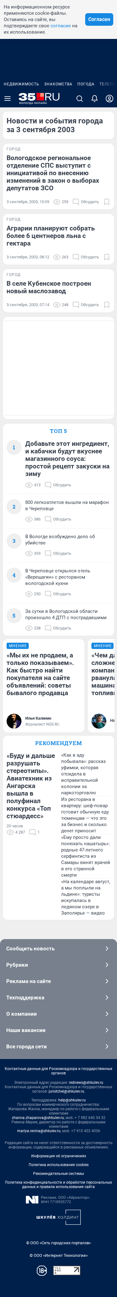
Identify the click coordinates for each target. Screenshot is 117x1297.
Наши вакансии (26, 1030)
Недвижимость (21, 84)
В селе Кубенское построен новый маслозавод (49, 287)
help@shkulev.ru (72, 1100)
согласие (61, 26)
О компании (21, 1014)
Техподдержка (25, 997)
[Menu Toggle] (7, 98)
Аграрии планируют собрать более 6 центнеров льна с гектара (51, 235)
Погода (86, 84)
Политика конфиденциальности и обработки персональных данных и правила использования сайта (58, 1184)
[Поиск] (79, 98)
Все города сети (26, 1046)
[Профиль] (109, 98)
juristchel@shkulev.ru (66, 1091)
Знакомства (58, 84)
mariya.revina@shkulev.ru (39, 1131)
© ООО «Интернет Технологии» (59, 1255)
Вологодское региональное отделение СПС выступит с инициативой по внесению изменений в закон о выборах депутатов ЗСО (53, 173)
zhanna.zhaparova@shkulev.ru (38, 1118)
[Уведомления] (94, 98)
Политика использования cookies (59, 1165)
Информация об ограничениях (58, 1156)
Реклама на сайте (28, 981)
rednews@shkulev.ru (86, 1082)
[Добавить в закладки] (106, 202)
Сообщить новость (30, 948)
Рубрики (17, 965)
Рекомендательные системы (58, 1173)
